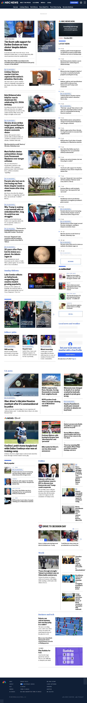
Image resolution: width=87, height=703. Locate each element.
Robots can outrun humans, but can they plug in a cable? (71, 160)
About (10, 681)
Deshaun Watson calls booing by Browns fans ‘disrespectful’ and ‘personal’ (70, 190)
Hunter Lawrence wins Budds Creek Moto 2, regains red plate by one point (73, 425)
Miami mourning (47, 349)
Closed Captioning (51, 684)
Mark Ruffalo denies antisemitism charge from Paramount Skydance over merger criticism (14, 156)
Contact (11, 684)
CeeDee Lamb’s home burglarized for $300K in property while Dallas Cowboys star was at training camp (70, 52)
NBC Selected (50, 691)
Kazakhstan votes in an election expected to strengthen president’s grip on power (71, 200)
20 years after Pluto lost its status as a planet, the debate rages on (13, 253)
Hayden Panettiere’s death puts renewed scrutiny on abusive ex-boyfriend (72, 407)
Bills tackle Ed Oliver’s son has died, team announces (50, 449)
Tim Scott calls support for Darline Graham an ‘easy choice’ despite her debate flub (71, 169)
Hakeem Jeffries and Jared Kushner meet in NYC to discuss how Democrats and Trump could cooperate (71, 84)
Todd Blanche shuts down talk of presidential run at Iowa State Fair (71, 544)
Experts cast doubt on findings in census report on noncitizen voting (78, 496)
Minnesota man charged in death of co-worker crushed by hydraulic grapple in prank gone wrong (71, 72)
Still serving (8, 349)
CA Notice (22, 686)
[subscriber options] (81, 2)
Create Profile (70, 354)
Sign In (74, 359)
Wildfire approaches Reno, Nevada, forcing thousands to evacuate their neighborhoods (71, 131)
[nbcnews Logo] (4, 682)
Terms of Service (24, 689)
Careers (11, 689)
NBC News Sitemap (51, 681)
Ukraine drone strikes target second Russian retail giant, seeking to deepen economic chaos (14, 127)
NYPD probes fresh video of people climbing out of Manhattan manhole (71, 141)
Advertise (49, 689)
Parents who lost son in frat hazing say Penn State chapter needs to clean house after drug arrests (14, 186)
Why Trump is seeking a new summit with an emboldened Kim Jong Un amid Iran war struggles (14, 212)
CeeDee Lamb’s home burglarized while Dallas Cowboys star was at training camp (20, 448)
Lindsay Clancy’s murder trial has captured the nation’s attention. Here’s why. (13, 75)
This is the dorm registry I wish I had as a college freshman (74, 306)
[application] (19, 29)
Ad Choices (12, 691)
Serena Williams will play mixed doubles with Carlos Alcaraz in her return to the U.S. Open (72, 435)
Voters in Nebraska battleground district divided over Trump (48, 544)
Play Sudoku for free (44, 651)
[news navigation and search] (85, 2)
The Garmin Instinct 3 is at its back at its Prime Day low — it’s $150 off (74, 297)
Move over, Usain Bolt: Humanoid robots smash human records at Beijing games (45, 640)
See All (70, 314)
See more (70, 261)
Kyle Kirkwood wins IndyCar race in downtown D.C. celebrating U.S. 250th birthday (14, 100)
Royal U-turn (27, 349)
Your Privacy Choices (28, 684)
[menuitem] (25, 2)
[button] (49, 2)
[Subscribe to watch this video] (41, 281)
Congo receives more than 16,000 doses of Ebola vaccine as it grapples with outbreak (78, 601)
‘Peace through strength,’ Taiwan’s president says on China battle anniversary (48, 573)
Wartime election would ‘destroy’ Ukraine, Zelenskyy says (14, 145)
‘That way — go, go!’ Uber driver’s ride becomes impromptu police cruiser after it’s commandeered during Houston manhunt (71, 110)
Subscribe (49, 686)
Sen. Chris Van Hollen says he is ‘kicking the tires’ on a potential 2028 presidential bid (69, 150)
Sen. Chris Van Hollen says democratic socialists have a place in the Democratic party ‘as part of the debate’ (19, 62)
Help (10, 686)
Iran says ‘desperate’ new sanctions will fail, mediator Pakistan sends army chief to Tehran (13, 239)
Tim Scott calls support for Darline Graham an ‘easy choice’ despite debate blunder (17, 45)
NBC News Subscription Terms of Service (30, 691)
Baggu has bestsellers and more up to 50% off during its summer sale (73, 276)
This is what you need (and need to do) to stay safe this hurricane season (74, 287)
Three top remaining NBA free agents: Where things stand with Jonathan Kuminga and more (72, 447)
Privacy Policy (24, 681)
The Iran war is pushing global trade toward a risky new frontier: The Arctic (15, 230)
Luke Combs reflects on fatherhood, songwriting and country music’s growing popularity (13, 279)
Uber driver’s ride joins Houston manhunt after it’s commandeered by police (21, 403)
